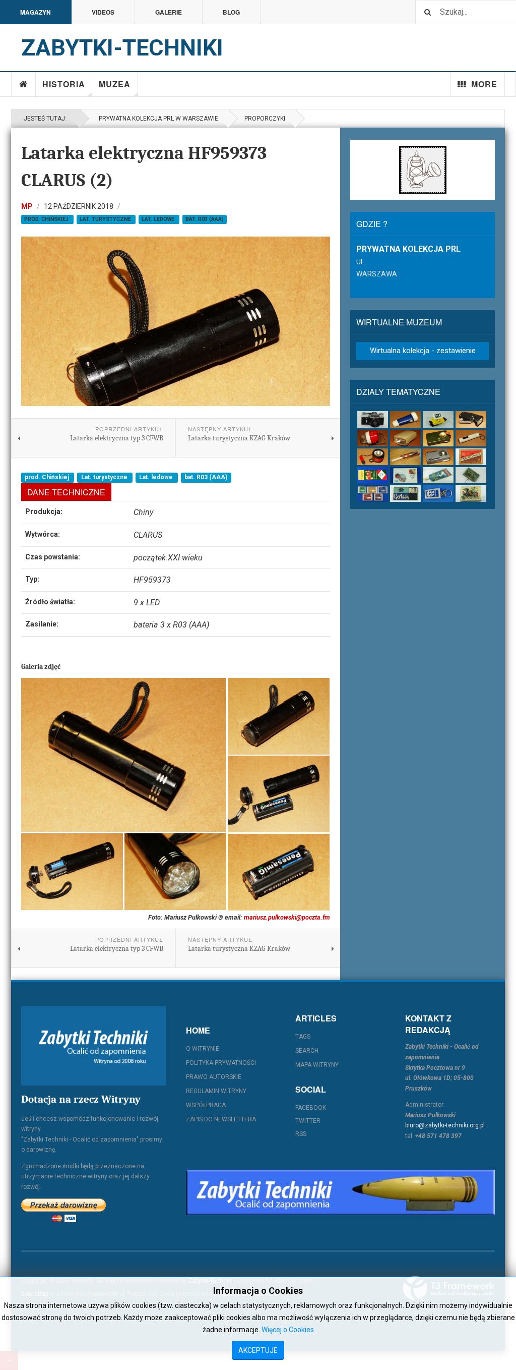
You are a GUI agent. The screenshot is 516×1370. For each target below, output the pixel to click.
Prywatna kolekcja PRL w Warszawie (157, 118)
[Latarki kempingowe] (372, 438)
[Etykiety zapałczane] (372, 475)
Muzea (115, 84)
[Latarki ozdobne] (471, 438)
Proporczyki (264, 118)
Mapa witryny (317, 1064)
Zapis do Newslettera (221, 1119)
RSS (300, 1133)
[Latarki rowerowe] (405, 438)
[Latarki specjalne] (405, 456)
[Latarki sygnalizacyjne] (438, 456)
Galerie (168, 12)
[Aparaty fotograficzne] (372, 419)
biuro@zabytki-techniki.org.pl (445, 1125)
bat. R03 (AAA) (204, 219)
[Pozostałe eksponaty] (471, 493)
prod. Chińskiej (47, 219)
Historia (63, 84)
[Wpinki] (471, 475)
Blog (231, 12)
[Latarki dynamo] (471, 419)
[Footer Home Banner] (340, 1193)
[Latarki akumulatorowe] (405, 419)
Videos (103, 12)
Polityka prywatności (221, 1062)
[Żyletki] (405, 493)
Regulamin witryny (216, 1091)
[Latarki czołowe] (438, 419)
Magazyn (35, 12)
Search (306, 1050)
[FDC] (405, 475)
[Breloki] (438, 493)
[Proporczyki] (438, 475)
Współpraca (206, 1105)
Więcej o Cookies (288, 1330)
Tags (302, 1036)
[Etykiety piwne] (471, 456)
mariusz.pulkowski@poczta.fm (287, 917)
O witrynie (202, 1048)
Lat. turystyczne (106, 219)
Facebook (310, 1107)
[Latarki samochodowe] (372, 456)
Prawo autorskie (213, 1076)
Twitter (307, 1120)
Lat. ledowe (159, 219)
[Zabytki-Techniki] (93, 1045)
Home (24, 84)
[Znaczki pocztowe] (372, 493)
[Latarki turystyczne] (438, 438)
